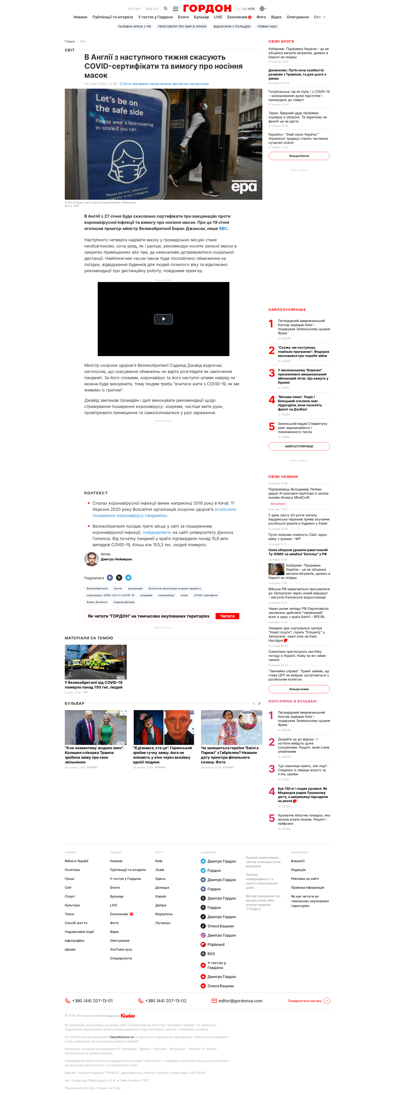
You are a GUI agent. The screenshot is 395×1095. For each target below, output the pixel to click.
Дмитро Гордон (222, 861)
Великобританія (97, 588)
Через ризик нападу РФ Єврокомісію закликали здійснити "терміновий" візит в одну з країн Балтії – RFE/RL (298, 612)
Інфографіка (74, 940)
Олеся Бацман (221, 926)
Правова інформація (307, 887)
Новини (80, 17)
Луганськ (162, 923)
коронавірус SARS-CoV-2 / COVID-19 (110, 595)
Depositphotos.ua (122, 1037)
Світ (83, 41)
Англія (118, 588)
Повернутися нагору (304, 1001)
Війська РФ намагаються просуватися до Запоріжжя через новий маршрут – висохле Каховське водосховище (299, 593)
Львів (159, 870)
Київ (158, 861)
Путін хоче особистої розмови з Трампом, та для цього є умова (297, 74)
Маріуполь (164, 914)
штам (184, 595)
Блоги (183, 17)
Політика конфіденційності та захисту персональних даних (262, 881)
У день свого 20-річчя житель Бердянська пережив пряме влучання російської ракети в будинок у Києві (299, 519)
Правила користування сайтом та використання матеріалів (263, 862)
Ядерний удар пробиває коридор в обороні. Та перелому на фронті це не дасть (297, 117)
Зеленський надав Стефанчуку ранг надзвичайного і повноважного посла (302, 428)
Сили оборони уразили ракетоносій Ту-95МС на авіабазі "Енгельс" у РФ (298, 552)
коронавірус (167, 595)
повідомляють (157, 532)
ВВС (223, 228)
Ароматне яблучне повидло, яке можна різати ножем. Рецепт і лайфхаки (304, 819)
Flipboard (216, 944)
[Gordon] (207, 9)
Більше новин (299, 689)
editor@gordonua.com (241, 1000)
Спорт (70, 896)
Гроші (69, 879)
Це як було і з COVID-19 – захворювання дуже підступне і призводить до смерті (299, 95)
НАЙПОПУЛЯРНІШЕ (287, 310)
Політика (72, 870)
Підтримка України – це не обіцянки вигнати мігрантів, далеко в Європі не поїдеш (298, 53)
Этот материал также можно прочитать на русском (166, 84)
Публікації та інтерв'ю (112, 17)
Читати (227, 616)
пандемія (146, 595)
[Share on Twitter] (119, 578)
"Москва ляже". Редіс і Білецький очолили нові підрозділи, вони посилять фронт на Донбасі (300, 403)
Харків (160, 896)
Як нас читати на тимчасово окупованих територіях (310, 901)
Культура (72, 905)
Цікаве (70, 949)
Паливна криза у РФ (134, 26)
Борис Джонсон (97, 602)
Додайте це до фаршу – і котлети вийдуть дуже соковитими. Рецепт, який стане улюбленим (303, 745)
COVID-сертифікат (206, 595)
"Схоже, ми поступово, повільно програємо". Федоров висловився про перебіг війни (303, 351)
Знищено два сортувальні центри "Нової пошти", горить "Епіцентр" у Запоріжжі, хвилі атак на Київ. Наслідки (296, 634)
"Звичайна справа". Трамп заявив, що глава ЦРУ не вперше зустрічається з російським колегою (298, 675)
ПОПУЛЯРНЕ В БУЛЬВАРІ (292, 701)
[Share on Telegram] (128, 578)
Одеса (160, 879)
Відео (276, 17)
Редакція (298, 870)
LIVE (218, 17)
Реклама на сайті (305, 879)
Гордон (70, 41)
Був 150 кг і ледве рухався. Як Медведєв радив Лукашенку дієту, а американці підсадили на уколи (303, 794)
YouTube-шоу (121, 949)
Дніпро (160, 905)
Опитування (298, 17)
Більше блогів (299, 156)
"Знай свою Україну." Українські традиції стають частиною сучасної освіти (298, 138)
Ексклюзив (237, 17)
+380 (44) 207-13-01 (92, 1000)
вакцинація (135, 588)
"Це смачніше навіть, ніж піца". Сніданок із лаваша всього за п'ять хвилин (303, 770)
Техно (69, 914)
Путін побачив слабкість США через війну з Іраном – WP (297, 537)
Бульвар (201, 17)
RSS (211, 954)
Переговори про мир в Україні (182, 26)
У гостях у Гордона (155, 17)
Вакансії (297, 861)
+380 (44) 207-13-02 (165, 1000)
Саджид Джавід (124, 602)
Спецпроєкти (121, 958)
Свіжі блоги (281, 41)
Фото (261, 17)
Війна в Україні (76, 861)
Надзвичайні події (79, 932)
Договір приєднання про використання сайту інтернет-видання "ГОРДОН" (263, 902)
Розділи (115, 852)
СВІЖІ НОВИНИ (283, 477)
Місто (159, 852)
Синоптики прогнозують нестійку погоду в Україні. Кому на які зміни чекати (296, 655)
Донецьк (162, 887)
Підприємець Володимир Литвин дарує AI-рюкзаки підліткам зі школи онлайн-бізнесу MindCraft (298, 493)
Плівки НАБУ (267, 26)
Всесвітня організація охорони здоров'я (175, 588)
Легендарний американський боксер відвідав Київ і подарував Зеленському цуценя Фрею (304, 327)
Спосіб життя (76, 923)
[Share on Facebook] (110, 578)
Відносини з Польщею (232, 26)
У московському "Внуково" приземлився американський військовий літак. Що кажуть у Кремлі (303, 376)
